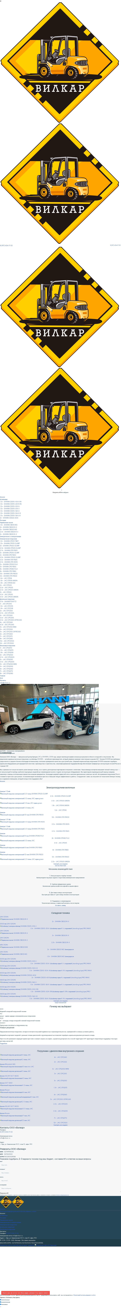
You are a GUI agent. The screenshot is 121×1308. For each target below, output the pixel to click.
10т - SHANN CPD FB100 (8, 574)
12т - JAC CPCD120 (7, 643)
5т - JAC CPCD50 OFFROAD (10, 631)
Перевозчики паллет (6, 522)
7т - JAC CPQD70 (6, 671)
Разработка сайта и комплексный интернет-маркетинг (17, 1245)
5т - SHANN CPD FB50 (8, 567)
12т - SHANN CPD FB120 (8, 576)
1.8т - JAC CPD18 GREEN (8, 580)
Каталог (2, 497)
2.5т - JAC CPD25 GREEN (9, 590)
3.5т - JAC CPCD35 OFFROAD (11, 620)
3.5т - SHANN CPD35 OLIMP (10, 557)
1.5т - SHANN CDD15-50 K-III (10, 513)
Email (2, 1177)
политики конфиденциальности (62, 1195)
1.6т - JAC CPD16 (6, 578)
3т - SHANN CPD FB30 (8, 555)
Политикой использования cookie (85, 1295)
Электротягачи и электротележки (10, 536)
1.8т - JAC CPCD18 (6, 608)
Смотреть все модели (60, 864)
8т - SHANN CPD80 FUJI (9, 569)
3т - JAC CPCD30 (6, 615)
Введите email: (6, 1270)
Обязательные (5, 1300)
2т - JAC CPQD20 (6, 655)
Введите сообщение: (8, 1279)
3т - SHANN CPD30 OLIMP (9, 553)
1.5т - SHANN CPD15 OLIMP (10, 543)
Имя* (1, 1161)
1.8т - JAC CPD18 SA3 (7, 583)
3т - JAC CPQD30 (6, 659)
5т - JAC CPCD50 (6, 629)
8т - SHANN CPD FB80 (8, 571)
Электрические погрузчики (8, 539)
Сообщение (3, 1185)
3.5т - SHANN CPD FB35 (8, 560)
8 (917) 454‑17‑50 (115, 245)
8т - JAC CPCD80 (6, 638)
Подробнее (3, 1043)
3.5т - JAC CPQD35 (7, 662)
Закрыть (2, 1290)
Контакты (3, 680)
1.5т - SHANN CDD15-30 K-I (10, 506)
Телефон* (2, 1169)
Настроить (16, 1297)
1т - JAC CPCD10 (6, 604)
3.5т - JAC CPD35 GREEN (9, 597)
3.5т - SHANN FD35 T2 (8, 601)
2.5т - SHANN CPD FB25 (8, 550)
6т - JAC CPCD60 (6, 634)
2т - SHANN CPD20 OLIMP (9, 546)
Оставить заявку (60, 905)
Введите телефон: (8, 1261)
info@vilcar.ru (5, 683)
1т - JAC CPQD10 (6, 648)
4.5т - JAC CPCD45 (7, 624)
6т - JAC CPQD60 (6, 669)
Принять (2, 1297)
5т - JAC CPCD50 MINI (8, 627)
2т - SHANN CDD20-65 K (9, 518)
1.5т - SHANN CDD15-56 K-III (10, 515)
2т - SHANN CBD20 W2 (8, 529)
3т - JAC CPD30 (5, 592)
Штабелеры (3, 499)
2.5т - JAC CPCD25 (7, 613)
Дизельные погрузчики (7, 599)
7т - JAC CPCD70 (6, 636)
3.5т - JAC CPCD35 (7, 618)
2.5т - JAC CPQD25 (7, 657)
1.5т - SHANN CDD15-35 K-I (10, 509)
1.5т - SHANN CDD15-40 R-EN (10, 504)
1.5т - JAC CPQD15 (6, 650)
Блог (1, 678)
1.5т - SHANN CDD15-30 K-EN (10, 502)
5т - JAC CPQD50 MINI (8, 664)
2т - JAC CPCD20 (6, 611)
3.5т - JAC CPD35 (6, 594)
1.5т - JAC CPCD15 (6, 606)
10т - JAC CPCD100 (7, 641)
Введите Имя (5, 1252)
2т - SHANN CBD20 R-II (8, 527)
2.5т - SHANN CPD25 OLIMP (10, 548)
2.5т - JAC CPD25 (6, 587)
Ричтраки (3, 520)
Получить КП (57, 492)
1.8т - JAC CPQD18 (6, 652)
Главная (2, 676)
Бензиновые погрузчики (7, 645)
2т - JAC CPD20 (6, 585)
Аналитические (5, 1302)
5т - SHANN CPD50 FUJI (9, 564)
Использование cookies (28, 1211)
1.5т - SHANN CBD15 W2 (8, 525)
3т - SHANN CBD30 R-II (8, 534)
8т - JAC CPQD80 (6, 673)
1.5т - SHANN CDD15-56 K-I (10, 511)
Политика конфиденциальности (10, 1211)
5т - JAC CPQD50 (6, 666)
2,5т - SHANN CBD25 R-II (9, 532)
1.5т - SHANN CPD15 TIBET (9, 541)
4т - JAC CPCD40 (6, 622)
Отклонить (9, 1297)
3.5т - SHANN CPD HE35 (9, 562)
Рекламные (4, 1304)
